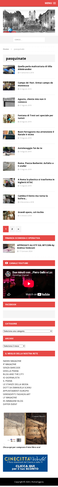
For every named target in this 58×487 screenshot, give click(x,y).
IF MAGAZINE (9, 364)
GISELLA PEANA (11, 370)
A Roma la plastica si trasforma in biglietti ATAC (36, 181)
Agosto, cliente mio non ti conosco (32, 100)
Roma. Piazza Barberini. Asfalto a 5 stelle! (36, 164)
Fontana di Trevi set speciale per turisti (35, 116)
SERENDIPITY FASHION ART (16, 394)
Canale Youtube (18, 263)
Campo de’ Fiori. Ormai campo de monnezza (35, 84)
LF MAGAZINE (10, 397)
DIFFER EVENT (10, 404)
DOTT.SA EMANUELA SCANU (17, 387)
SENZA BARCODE (11, 367)
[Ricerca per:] (29, 39)
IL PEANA (7, 380)
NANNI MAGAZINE (12, 360)
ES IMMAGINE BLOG (13, 400)
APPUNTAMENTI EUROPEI (16, 390)
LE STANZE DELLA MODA (15, 384)
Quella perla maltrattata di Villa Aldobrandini (35, 67)
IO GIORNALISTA (11, 377)
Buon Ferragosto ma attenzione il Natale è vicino (36, 133)
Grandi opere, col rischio (31, 212)
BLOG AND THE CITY (13, 374)
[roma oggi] (29, 21)
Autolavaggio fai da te (30, 148)
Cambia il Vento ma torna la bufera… (33, 197)
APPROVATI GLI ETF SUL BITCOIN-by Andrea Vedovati (35, 246)
